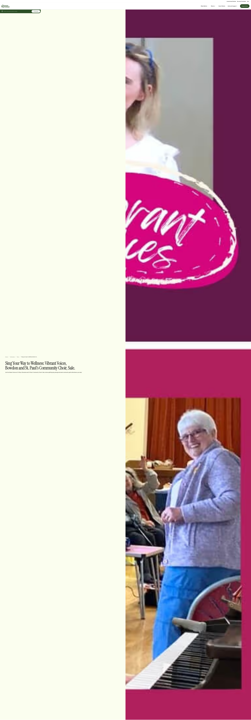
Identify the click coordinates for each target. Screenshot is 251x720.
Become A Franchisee (241, 1)
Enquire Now (245, 6)
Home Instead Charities (231, 1)
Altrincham (12, 356)
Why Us (213, 6)
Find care (36, 11)
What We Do (204, 6)
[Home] (6, 6)
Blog (18, 356)
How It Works (222, 6)
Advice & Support (232, 6)
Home (6, 356)
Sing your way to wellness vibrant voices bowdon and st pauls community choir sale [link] (29, 356)
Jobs (248, 1)
